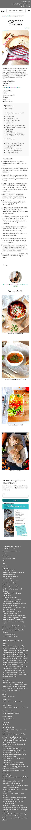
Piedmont (5, 658)
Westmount (12, 677)
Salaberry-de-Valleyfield (16, 670)
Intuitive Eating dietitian (9, 605)
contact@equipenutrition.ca (21, 4)
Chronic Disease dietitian (10, 577)
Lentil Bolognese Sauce (15, 333)
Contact (4, 553)
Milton (4, 686)
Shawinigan (6, 673)
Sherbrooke (13, 673)
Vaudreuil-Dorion (16, 675)
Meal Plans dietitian (8, 609)
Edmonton (11, 696)
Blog (3, 563)
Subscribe (15, 500)
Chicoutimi (20, 648)
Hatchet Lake (19, 702)
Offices (4, 561)
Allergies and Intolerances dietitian (13, 573)
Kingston (11, 684)
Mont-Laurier (19, 654)
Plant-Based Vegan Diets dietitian (12, 620)
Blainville (5, 646)
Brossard (5, 648)
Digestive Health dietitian (10, 581)
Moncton (18, 707)
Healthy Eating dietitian (9, 597)
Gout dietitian (6, 595)
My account (26, 6)
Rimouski (13, 660)
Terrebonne (21, 673)
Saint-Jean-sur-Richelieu (16, 666)
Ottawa (4, 688)
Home (4, 16)
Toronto (19, 688)
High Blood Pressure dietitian (11, 599)
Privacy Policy (5, 568)
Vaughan (5, 690)
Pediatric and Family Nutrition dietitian (14, 618)
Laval (8, 652)
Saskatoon (10, 719)
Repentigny (6, 660)
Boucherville (19, 646)
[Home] (3, 11)
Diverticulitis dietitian (9, 583)
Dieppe (4, 707)
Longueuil (21, 652)
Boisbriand (11, 646)
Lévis (12, 652)
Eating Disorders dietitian (10, 585)
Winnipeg (5, 724)
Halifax (12, 702)
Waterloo (11, 690)
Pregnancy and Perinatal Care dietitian (14, 626)
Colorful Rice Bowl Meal (15, 425)
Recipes (9, 16)
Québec (25, 658)
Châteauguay (13, 648)
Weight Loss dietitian (8, 634)
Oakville (22, 686)
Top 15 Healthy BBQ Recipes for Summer (15, 738)
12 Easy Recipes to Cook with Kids (12, 781)
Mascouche (6, 654)
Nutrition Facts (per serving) (11, 87)
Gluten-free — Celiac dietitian (11, 593)
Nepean (17, 686)
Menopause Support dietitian (11, 611)
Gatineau (19, 650)
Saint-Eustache (14, 664)
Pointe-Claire (13, 658)
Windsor (17, 690)
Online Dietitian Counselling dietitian (13, 616)
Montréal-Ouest (22, 656)
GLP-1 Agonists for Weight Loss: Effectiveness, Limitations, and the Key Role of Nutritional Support (14, 750)
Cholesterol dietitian (8, 575)
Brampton (5, 682)
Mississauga (10, 686)
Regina (4, 719)
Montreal (13, 656)
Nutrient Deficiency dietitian (11, 613)
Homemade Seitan (15, 471)
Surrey (10, 713)
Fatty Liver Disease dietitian (11, 587)
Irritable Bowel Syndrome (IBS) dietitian (14, 607)
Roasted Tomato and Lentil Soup (15, 379)
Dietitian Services (6, 556)
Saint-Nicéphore (13, 668)
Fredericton (11, 707)
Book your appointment (16, 10)
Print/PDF (27, 28)
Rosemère (19, 660)
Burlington (12, 682)
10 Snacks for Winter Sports (11, 783)
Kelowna (5, 713)
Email (3, 493)
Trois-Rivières (6, 675)
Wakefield (5, 677)
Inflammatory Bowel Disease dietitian (14, 603)
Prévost (20, 658)
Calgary (4, 696)
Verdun (25, 675)
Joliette (4, 652)
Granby (25, 650)
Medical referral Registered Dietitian (11, 551)
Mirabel (12, 654)
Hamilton (5, 684)
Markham (18, 684)
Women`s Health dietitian (10, 636)
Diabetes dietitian (7, 579)
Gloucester (19, 682)
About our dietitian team (8, 558)
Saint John (24, 707)
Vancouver (16, 713)
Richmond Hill (11, 688)
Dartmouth (6, 702)
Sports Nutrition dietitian (10, 628)
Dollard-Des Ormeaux (9, 650)
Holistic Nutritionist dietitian (11, 601)
